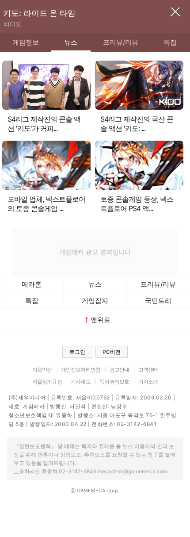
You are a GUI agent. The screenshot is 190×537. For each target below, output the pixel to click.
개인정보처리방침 (80, 369)
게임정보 (25, 42)
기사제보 (81, 381)
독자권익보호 (114, 381)
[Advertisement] (95, 251)
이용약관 (42, 369)
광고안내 (119, 369)
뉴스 (70, 42)
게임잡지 (95, 300)
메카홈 (32, 284)
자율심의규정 (47, 381)
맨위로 (100, 319)
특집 (170, 42)
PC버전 (112, 352)
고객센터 (148, 369)
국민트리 (158, 300)
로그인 (77, 352)
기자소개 (148, 381)
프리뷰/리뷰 (120, 42)
